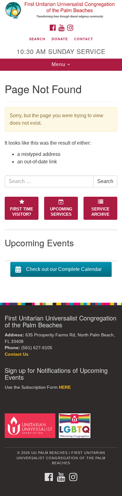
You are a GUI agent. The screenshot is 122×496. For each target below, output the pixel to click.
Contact (83, 39)
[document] (61, 183)
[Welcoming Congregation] (76, 425)
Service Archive (100, 212)
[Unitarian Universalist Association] (31, 425)
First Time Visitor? (21, 212)
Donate (60, 39)
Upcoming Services (61, 212)
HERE (65, 387)
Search (37, 39)
